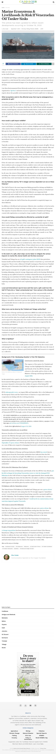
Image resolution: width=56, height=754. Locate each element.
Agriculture (14, 731)
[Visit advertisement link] (28, 674)
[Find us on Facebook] (20, 705)
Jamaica (4, 631)
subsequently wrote (11, 392)
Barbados (5, 618)
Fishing (28, 28)
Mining (28, 731)
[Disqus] (28, 585)
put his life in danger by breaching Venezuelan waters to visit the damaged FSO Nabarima (28, 473)
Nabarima (26, 546)
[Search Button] (53, 2)
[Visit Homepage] (28, 2)
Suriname (5, 637)
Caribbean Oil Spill (9, 546)
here (41, 744)
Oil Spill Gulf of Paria (35, 546)
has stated (44, 452)
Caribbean (5, 611)
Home (3, 7)
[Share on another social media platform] (53, 64)
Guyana (4, 624)
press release (48, 489)
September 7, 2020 (15, 28)
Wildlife (36, 28)
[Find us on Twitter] (25, 705)
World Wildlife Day (42, 738)
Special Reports (42, 733)
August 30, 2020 (26, 426)
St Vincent (5, 634)
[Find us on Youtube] (30, 705)
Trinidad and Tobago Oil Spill (27, 548)
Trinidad (4, 641)
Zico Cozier (5, 28)
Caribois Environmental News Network (21, 748)
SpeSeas (13, 90)
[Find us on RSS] (35, 705)
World (3, 647)
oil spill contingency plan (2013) (30, 259)
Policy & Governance (28, 738)
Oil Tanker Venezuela (7, 548)
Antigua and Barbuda (8, 614)
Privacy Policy (43, 748)
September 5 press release (10, 442)
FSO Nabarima (19, 546)
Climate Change (14, 733)
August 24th (28, 376)
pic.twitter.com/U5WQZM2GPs (19, 423)
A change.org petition (8, 530)
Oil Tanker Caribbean (47, 546)
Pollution (32, 28)
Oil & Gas (8, 7)
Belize (4, 621)
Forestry (14, 738)
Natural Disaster (28, 733)
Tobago (4, 644)
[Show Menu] (2, 2)
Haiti (3, 628)
